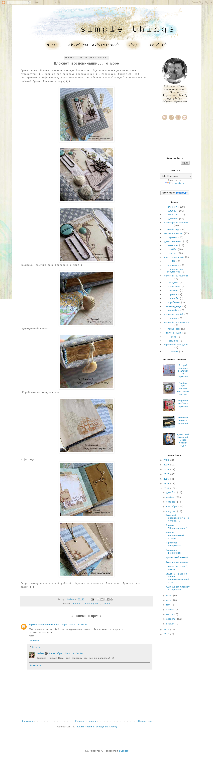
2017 (166, 474)
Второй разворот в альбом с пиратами (183, 371)
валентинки (173, 286)
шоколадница (173, 306)
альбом (172, 211)
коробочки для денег (176, 344)
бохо (173, 337)
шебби (173, 249)
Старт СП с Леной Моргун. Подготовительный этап (177, 578)
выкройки (173, 310)
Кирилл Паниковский (41, 624)
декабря (171, 492)
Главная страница (86, 721)
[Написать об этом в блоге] (102, 599)
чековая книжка (173, 233)
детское (173, 218)
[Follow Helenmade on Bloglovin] (174, 194)
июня (169, 600)
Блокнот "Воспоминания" (176, 526)
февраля (171, 619)
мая (169, 605)
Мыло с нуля (173, 333)
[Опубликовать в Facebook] (108, 599)
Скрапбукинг (92, 604)
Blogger (123, 751)
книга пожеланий (174, 257)
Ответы (36, 647)
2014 (166, 488)
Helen (40, 653)
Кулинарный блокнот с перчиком (178, 588)
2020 (166, 460)
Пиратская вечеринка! (173, 544)
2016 (166, 479)
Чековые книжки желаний (183, 420)
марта (170, 614)
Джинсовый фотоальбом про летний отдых (183, 440)
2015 (166, 483)
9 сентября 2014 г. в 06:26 (66, 653)
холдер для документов (175, 270)
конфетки (173, 265)
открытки (173, 214)
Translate (178, 183)
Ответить (34, 640)
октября (171, 502)
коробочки (174, 302)
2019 (166, 464)
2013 (166, 629)
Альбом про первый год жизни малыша (183, 389)
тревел (106, 604)
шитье (173, 253)
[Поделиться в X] (105, 599)
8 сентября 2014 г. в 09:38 (71, 624)
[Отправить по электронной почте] (99, 599)
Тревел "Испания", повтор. (177, 568)
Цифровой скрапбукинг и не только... (177, 518)
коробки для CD (173, 314)
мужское (173, 245)
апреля (171, 609)
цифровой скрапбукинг (176, 322)
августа (171, 511)
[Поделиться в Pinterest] (111, 599)
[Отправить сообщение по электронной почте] (92, 599)
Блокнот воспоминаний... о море (177, 535)
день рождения (173, 241)
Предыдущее (145, 721)
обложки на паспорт (176, 275)
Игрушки (173, 282)
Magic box (174, 329)
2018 (166, 469)
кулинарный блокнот (176, 222)
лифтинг (173, 290)
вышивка (173, 341)
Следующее (27, 721)
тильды (174, 351)
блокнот (78, 604)
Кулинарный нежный (177, 557)
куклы (173, 318)
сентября (172, 506)
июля (169, 595)
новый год (173, 229)
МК (173, 261)
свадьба (173, 298)
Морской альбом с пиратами (183, 403)
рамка (173, 294)
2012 (166, 634)
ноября (171, 497)
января (171, 623)
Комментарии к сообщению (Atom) (97, 726)
